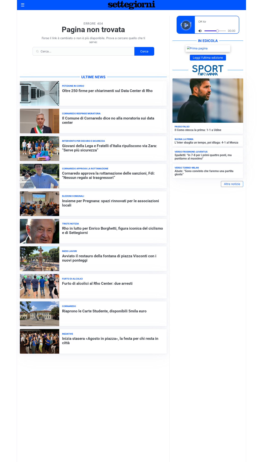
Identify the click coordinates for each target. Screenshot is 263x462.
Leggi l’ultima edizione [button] (208, 57)
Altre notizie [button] (232, 184)
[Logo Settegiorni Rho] (131, 5)
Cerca (144, 51)
